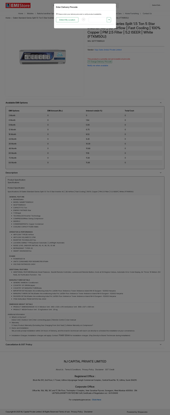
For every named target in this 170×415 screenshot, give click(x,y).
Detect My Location (67, 20)
